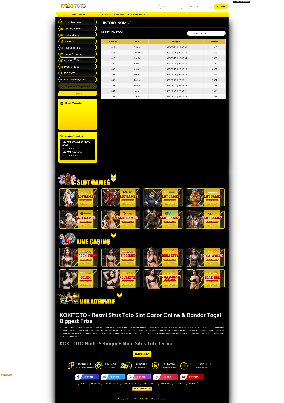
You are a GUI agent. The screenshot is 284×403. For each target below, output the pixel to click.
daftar (191, 383)
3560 (214, 58)
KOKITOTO (64, 327)
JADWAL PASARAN (72, 151)
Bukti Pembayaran (74, 79)
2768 (214, 52)
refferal (178, 383)
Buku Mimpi (71, 35)
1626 (214, 96)
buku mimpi (149, 383)
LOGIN (221, 6)
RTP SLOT (69, 73)
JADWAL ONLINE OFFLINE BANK (76, 143)
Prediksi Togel (71, 66)
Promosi (68, 60)
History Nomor (72, 28)
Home (83, 383)
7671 (214, 79)
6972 (214, 69)
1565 (214, 90)
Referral (68, 41)
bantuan (164, 383)
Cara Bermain (72, 22)
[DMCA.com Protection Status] (142, 389)
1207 (214, 74)
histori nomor (131, 383)
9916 (214, 47)
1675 (214, 85)
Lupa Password (73, 54)
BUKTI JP (167, 376)
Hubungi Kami (72, 47)
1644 (214, 63)
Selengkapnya (142, 354)
